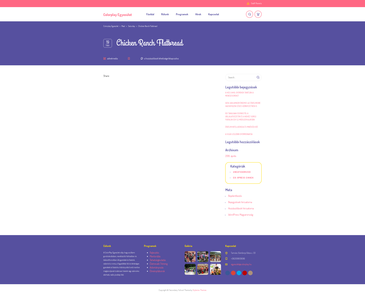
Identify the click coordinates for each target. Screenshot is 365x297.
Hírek (198, 14)
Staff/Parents (256, 3)
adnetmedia (112, 58)
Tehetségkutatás (158, 260)
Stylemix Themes (199, 290)
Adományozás (157, 267)
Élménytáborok (157, 271)
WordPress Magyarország (240, 214)
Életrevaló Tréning (159, 263)
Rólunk (165, 14)
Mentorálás (155, 256)
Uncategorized (242, 172)
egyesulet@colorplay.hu (241, 264)
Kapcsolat (213, 14)
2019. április (230, 156)
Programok (182, 14)
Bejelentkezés (235, 195)
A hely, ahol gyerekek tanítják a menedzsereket (239, 94)
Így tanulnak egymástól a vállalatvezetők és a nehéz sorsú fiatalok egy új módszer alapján (240, 116)
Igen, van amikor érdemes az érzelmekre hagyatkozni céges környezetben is (242, 104)
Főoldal (150, 14)
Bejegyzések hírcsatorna (240, 202)
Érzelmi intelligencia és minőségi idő (241, 127)
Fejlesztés (154, 252)
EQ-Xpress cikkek (243, 177)
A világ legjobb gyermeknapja (239, 134)
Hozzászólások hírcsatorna (241, 208)
